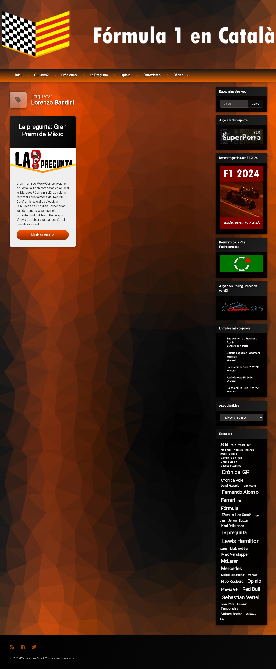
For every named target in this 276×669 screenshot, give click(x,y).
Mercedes (231, 568)
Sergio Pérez (228, 604)
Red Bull (251, 589)
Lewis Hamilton (241, 541)
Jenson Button (238, 520)
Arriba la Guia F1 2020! (240, 377)
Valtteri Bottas (232, 614)
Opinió (125, 75)
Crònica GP (235, 472)
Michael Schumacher (233, 574)
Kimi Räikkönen (232, 526)
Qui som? (41, 75)
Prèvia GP (230, 589)
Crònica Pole (232, 480)
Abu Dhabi (226, 449)
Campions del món (231, 457)
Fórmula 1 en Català (236, 515)
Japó (222, 521)
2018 (241, 445)
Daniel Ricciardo (230, 485)
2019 (249, 445)
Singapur (241, 604)
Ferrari (228, 500)
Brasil (223, 453)
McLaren (230, 561)
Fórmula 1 (231, 508)
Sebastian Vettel (241, 597)
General (244, 346)
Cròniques (69, 75)
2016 (224, 445)
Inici (18, 75)
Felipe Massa (249, 485)
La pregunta (234, 532)
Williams (251, 614)
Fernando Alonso (240, 492)
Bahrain (249, 449)
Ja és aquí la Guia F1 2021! (243, 367)
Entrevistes (152, 75)
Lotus (223, 548)
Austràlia (238, 449)
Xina (222, 619)
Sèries (178, 75)
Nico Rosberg (232, 581)
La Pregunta (99, 75)
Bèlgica (233, 453)
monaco (252, 574)
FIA (240, 501)
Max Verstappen (235, 554)
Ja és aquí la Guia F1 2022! (243, 388)
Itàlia (257, 515)
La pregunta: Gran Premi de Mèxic (42, 130)
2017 (233, 445)
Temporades (229, 608)
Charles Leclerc (229, 461)
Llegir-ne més (50, 235)
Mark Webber (239, 548)
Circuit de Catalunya (231, 465)
